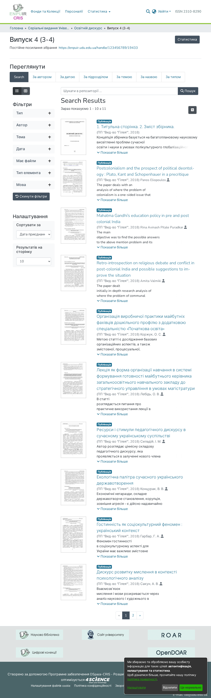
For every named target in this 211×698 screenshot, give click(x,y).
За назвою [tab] (149, 77)
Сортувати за (28, 225)
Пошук (190, 91)
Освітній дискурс (88, 28)
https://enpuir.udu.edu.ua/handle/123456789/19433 (98, 48)
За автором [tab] (42, 77)
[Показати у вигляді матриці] (25, 91)
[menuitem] (98, 11)
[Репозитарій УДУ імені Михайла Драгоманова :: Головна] (18, 11)
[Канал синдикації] (192, 110)
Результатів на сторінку (29, 249)
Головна (16, 28)
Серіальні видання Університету (48, 28)
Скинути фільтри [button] (33, 196)
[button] (112, 152)
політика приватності (142, 679)
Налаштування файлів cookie (50, 686)
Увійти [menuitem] (163, 11)
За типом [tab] (173, 77)
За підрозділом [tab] (95, 77)
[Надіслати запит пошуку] (148, 11)
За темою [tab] (124, 77)
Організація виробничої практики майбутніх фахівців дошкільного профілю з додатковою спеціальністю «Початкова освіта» (141, 323)
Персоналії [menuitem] (74, 11)
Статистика (187, 39)
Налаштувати (136, 688)
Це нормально (191, 688)
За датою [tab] (67, 77)
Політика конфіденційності (92, 686)
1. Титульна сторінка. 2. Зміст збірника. (135, 127)
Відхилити (170, 688)
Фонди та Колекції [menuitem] (45, 11)
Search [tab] (19, 77)
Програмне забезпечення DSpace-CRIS (79, 674)
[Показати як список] (17, 91)
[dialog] (165, 676)
